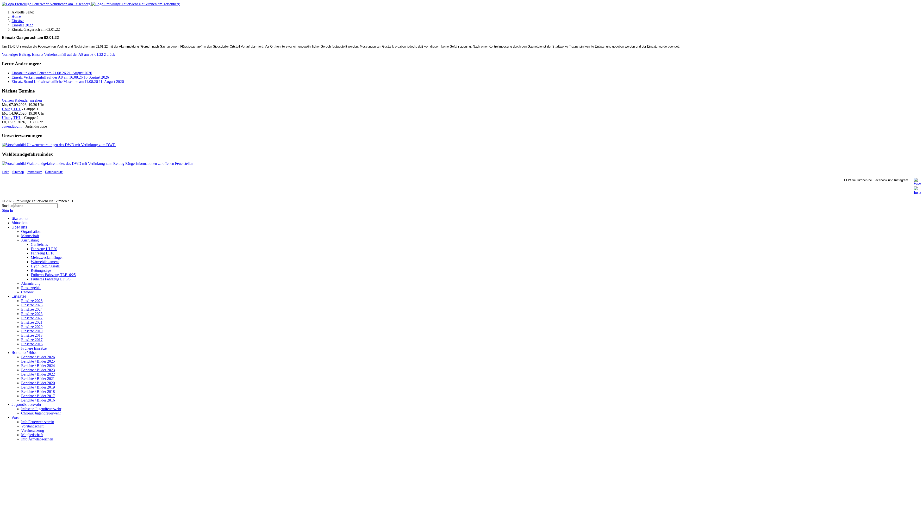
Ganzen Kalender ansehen (22, 100)
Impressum (34, 172)
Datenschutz (54, 172)
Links (5, 172)
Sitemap (18, 172)
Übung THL (11, 109)
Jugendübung (12, 126)
